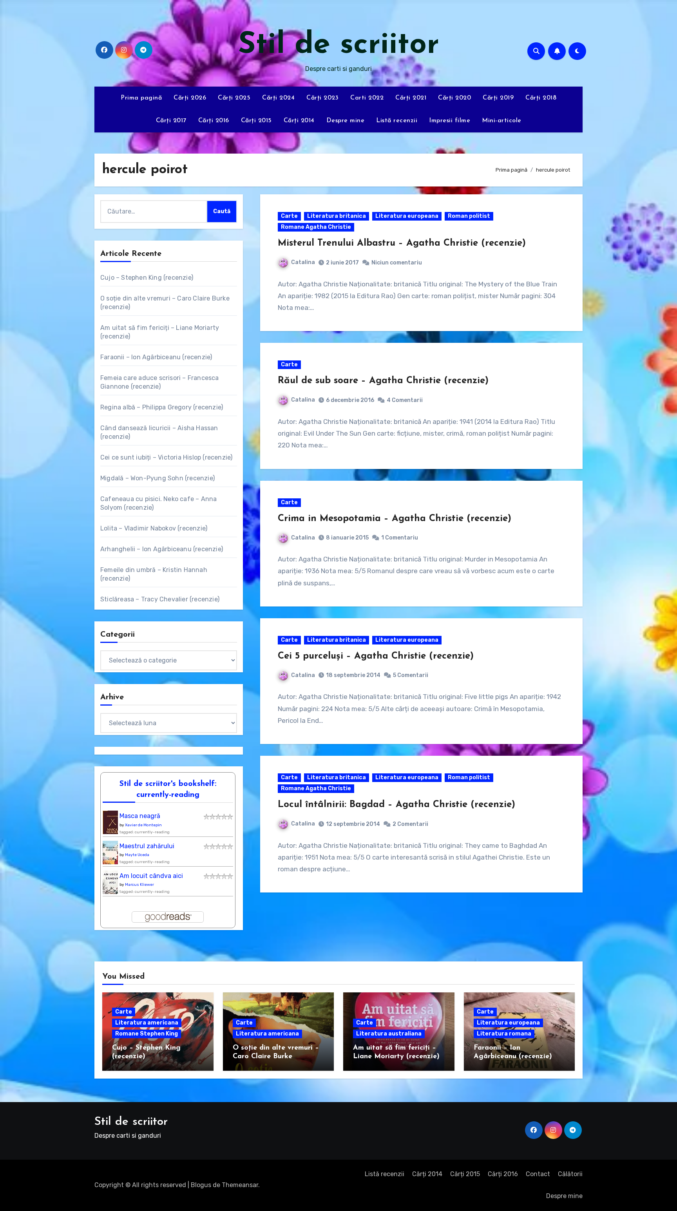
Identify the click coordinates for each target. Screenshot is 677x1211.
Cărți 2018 (540, 98)
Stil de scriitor (338, 45)
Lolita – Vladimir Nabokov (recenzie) (153, 528)
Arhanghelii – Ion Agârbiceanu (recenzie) (161, 549)
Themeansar (240, 1185)
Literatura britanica (336, 216)
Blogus (201, 1185)
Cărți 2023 (322, 98)
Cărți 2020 (454, 98)
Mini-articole (501, 121)
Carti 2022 (367, 98)
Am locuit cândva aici (151, 876)
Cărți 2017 (171, 121)
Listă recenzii (396, 121)
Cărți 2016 (213, 121)
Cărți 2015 (256, 121)
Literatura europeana (406, 216)
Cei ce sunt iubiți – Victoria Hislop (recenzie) (166, 457)
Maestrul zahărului (146, 846)
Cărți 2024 (278, 98)
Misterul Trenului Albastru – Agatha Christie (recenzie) (402, 243)
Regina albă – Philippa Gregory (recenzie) (161, 407)
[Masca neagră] (112, 824)
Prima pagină (141, 98)
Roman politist (469, 216)
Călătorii (570, 1174)
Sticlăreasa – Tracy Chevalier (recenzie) (159, 599)
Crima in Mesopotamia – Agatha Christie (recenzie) (394, 518)
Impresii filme (449, 121)
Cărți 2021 (410, 98)
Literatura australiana (389, 1033)
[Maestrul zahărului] (112, 854)
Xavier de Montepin (143, 825)
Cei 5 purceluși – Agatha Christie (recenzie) (376, 656)
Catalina (303, 262)
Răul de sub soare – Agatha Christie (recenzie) (383, 381)
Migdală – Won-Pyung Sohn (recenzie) (157, 478)
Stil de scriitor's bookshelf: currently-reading (167, 789)
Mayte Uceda (137, 855)
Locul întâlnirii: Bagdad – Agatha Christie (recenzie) (396, 804)
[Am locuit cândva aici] (112, 884)
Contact (538, 1174)
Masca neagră (139, 816)
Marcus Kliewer (139, 884)
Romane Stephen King (146, 1033)
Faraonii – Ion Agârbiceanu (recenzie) (156, 357)
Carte (289, 216)
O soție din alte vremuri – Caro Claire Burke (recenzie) (276, 1056)
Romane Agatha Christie (316, 227)
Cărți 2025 (234, 98)
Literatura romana (504, 1033)
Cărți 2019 (498, 98)
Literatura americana (146, 1022)
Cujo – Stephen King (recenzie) (146, 277)
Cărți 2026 (190, 98)
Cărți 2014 (299, 121)
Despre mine (345, 121)
